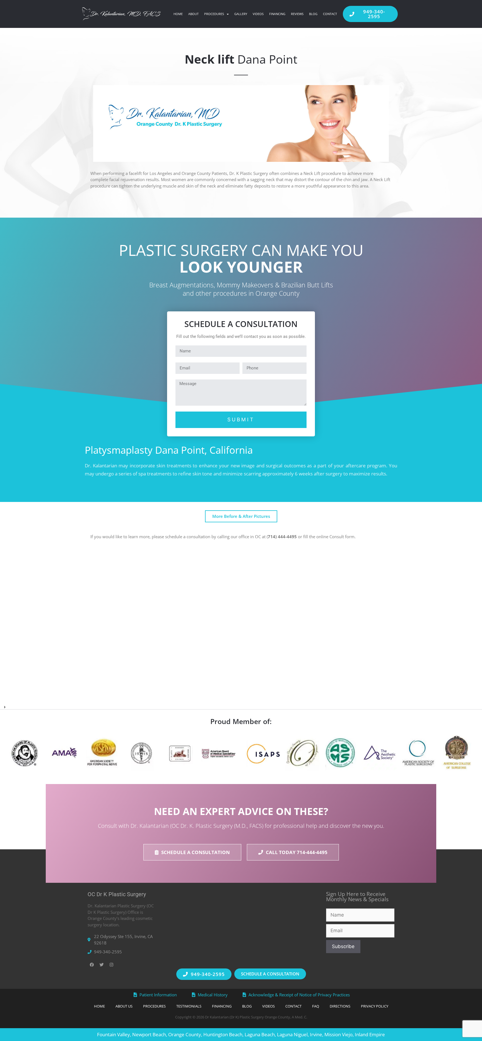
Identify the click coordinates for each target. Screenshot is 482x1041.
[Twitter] (101, 965)
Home (178, 14)
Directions (340, 1006)
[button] (241, 705)
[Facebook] (92, 965)
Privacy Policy (374, 1006)
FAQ (315, 1006)
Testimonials (188, 1006)
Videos (258, 14)
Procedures (214, 14)
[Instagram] (111, 965)
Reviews (297, 14)
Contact (330, 14)
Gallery (240, 14)
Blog (313, 14)
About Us (123, 1006)
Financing (277, 14)
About (193, 14)
